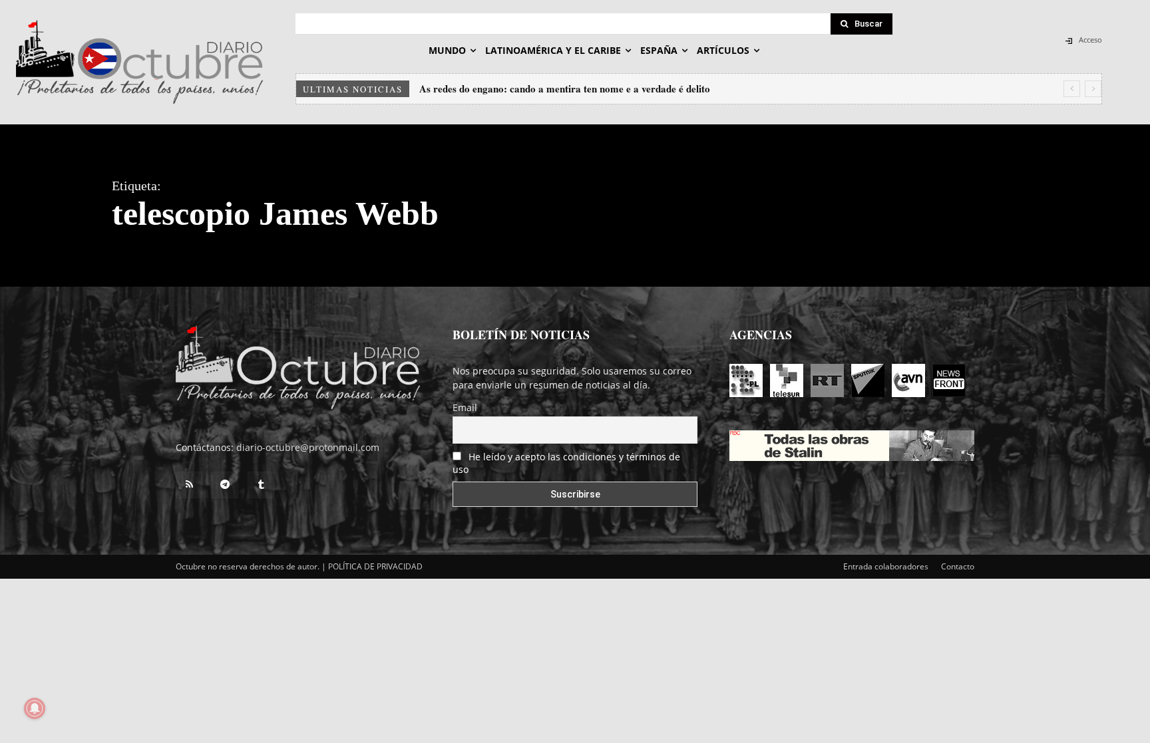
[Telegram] (225, 485)
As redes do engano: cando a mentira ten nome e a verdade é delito (564, 88)
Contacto (957, 566)
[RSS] (189, 485)
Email (465, 407)
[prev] (1071, 88)
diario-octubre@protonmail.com (307, 447)
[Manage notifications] (34, 708)
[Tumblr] (261, 485)
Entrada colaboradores (885, 566)
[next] (1093, 88)
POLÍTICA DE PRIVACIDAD (375, 566)
